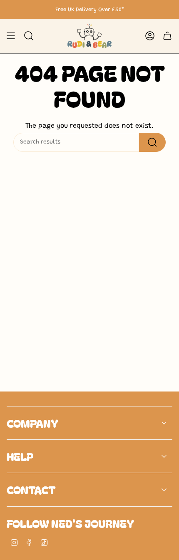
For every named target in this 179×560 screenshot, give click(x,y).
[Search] (152, 142)
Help (20, 456)
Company (32, 423)
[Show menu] (10, 36)
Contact (31, 489)
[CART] (167, 36)
